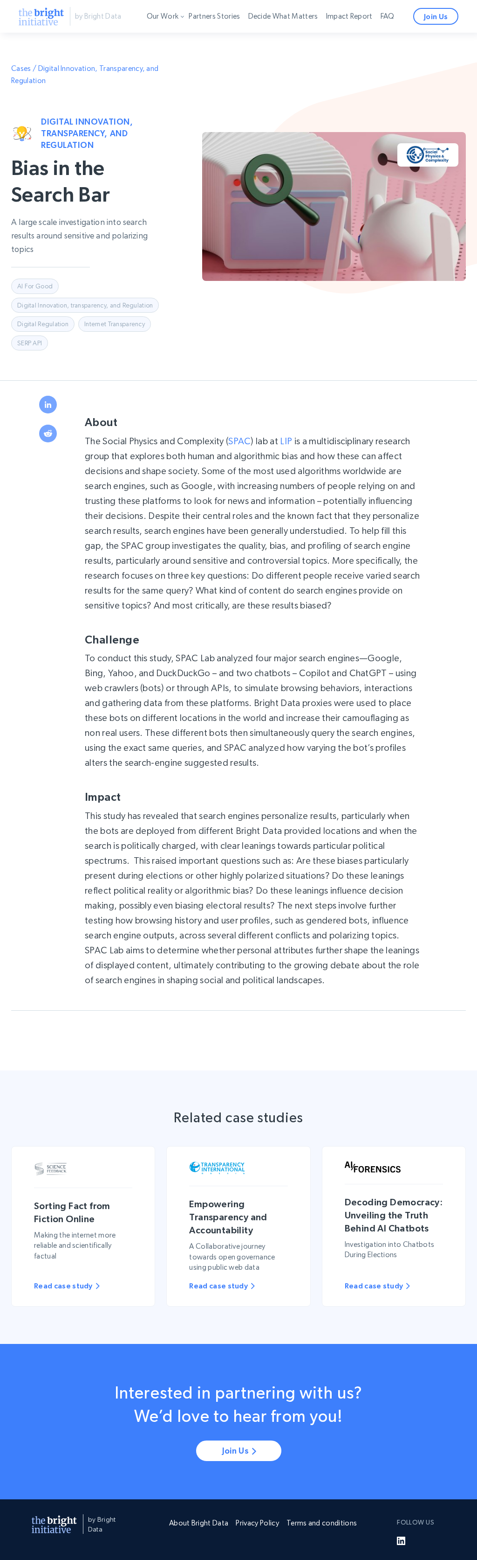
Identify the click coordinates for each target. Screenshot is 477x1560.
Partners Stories (214, 16)
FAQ (388, 16)
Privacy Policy (257, 1522)
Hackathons (177, 90)
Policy (168, 56)
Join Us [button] (436, 16)
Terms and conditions (321, 1522)
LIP (286, 441)
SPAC (239, 441)
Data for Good (181, 38)
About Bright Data (198, 1522)
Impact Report (349, 16)
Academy (173, 73)
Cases (21, 68)
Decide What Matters (283, 16)
